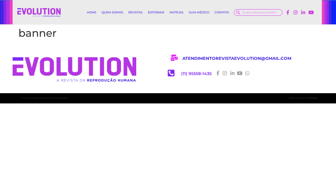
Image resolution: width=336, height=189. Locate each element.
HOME (91, 12)
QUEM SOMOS (112, 12)
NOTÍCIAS (176, 12)
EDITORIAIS (156, 12)
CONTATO (221, 12)
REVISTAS (135, 12)
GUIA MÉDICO (199, 12)
